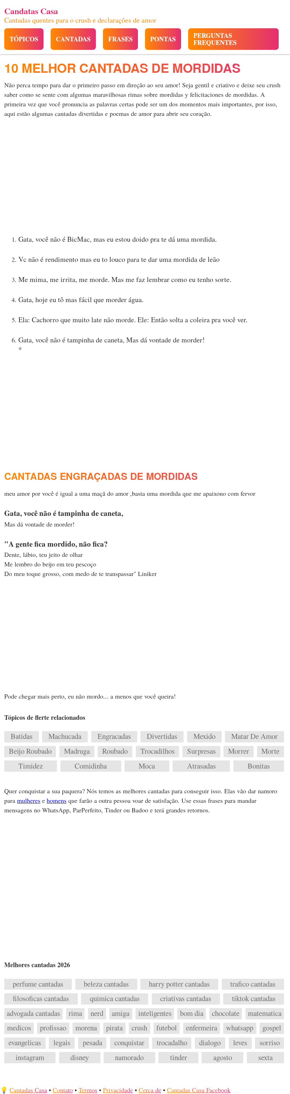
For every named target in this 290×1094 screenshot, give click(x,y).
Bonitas (259, 766)
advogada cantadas (33, 1013)
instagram (30, 1057)
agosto (222, 1057)
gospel (271, 1028)
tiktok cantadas (254, 998)
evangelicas (24, 1043)
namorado (129, 1057)
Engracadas (114, 736)
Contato (63, 1090)
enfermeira (201, 1028)
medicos (19, 1028)
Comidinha (91, 766)
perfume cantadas (38, 984)
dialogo (210, 1043)
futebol (166, 1028)
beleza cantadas (106, 984)
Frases (120, 39)
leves (240, 1043)
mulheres (28, 800)
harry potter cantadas (179, 984)
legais (61, 1043)
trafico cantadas (253, 984)
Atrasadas (201, 766)
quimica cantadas (115, 998)
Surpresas (201, 751)
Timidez (30, 766)
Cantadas (73, 39)
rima (75, 1013)
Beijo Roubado (30, 751)
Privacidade (118, 1090)
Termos (88, 1090)
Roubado (115, 751)
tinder (178, 1057)
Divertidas (162, 736)
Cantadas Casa (28, 1090)
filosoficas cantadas (41, 998)
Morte (270, 751)
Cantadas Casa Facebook (199, 1090)
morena (86, 1028)
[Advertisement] (145, 178)
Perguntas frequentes (215, 39)
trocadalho (172, 1043)
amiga (120, 1013)
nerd (97, 1013)
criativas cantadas (185, 998)
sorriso (270, 1043)
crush (139, 1028)
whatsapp (239, 1028)
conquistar (129, 1043)
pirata (114, 1028)
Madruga (77, 751)
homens (56, 800)
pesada (92, 1043)
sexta (265, 1057)
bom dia (191, 1013)
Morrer (238, 751)
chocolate (225, 1013)
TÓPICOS (24, 39)
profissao (53, 1028)
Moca (147, 766)
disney (79, 1057)
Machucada (64, 736)
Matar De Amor (254, 736)
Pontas (163, 39)
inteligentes (155, 1013)
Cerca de (150, 1090)
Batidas (22, 736)
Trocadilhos (157, 751)
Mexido (204, 736)
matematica (265, 1013)
